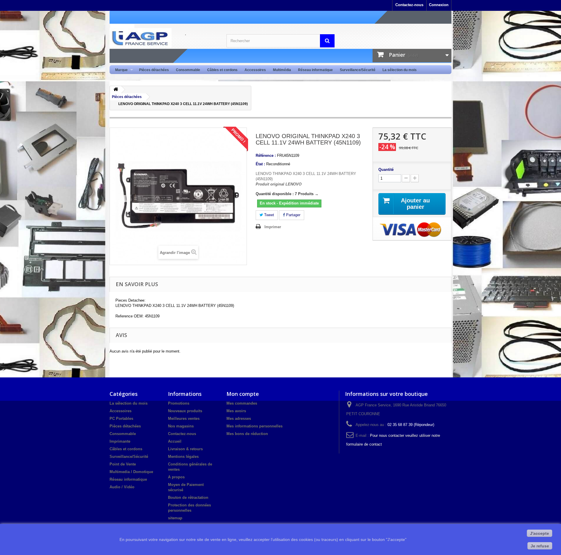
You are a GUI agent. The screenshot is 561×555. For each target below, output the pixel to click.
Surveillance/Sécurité (357, 70)
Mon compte (242, 393)
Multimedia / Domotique (131, 472)
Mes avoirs (236, 411)
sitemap (175, 518)
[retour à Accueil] (115, 89)
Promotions (178, 403)
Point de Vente (123, 464)
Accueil (174, 441)
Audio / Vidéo (122, 487)
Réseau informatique (315, 70)
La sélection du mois (399, 70)
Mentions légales (183, 456)
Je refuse (540, 546)
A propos (176, 477)
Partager (292, 215)
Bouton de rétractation (188, 497)
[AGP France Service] (164, 37)
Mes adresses (238, 418)
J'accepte (539, 533)
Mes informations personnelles (254, 426)
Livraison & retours (185, 449)
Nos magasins (181, 426)
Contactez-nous (409, 5)
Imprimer (272, 227)
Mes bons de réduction (247, 434)
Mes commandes (241, 403)
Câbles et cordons (222, 70)
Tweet (268, 215)
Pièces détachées (154, 70)
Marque (120, 70)
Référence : (266, 155)
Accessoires (255, 70)
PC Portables (121, 418)
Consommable (188, 70)
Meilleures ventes (184, 418)
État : (260, 164)
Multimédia (282, 70)
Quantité (386, 169)
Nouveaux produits (185, 411)
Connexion (439, 5)
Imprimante (120, 441)
